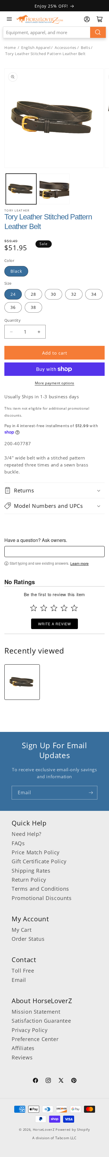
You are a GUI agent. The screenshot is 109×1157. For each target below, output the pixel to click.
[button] (54, 490)
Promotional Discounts (42, 897)
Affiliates (23, 1048)
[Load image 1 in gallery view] (21, 189)
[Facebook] (35, 1081)
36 (13, 307)
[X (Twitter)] (61, 1081)
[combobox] (54, 32)
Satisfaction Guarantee (41, 1020)
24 (13, 294)
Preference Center (35, 1039)
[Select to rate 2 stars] (43, 608)
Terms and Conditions (40, 888)
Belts (85, 47)
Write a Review (54, 623)
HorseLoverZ (44, 1129)
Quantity (12, 320)
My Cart (21, 929)
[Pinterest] (73, 1081)
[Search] (98, 32)
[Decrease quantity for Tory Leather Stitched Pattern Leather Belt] (11, 332)
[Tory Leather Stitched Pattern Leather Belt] (22, 682)
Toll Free (23, 970)
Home (10, 47)
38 (33, 307)
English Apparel (35, 47)
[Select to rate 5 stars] (74, 608)
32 (73, 294)
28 (33, 294)
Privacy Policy (29, 1029)
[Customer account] (87, 19)
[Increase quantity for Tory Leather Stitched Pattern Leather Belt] (38, 332)
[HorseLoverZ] (39, 19)
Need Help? (27, 833)
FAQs (18, 843)
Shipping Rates (31, 870)
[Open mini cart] (99, 19)
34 (94, 294)
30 (53, 294)
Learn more (79, 563)
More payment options (54, 383)
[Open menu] (9, 19)
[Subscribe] (90, 792)
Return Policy (29, 879)
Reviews (22, 1057)
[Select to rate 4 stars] (64, 608)
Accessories (65, 47)
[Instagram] (48, 1081)
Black (16, 271)
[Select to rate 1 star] (33, 608)
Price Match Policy (36, 852)
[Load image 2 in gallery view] (54, 189)
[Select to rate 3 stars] (53, 608)
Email (19, 979)
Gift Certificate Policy (39, 861)
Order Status (28, 938)
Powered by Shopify (73, 1129)
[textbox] (54, 551)
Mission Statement (36, 1011)
